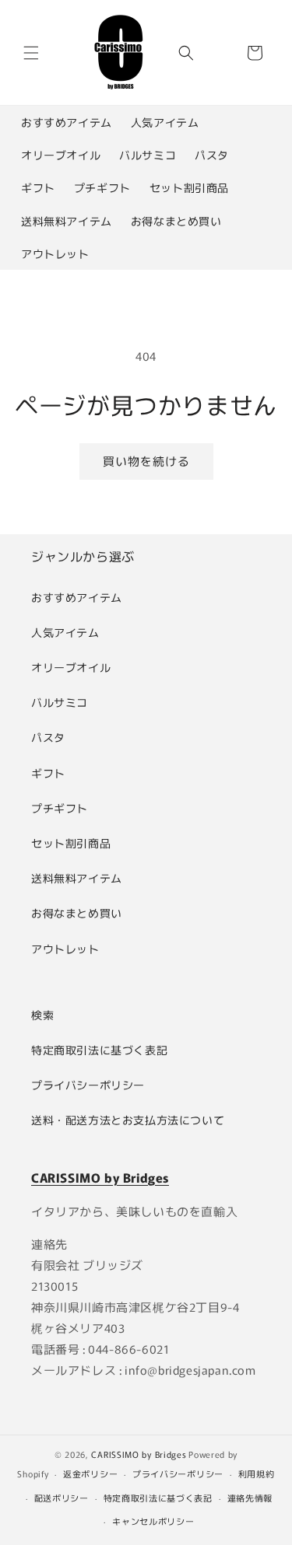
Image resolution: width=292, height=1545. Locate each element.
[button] (31, 53)
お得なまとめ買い (176, 221)
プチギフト (102, 187)
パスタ (212, 155)
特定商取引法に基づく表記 (99, 1049)
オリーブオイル (60, 155)
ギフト (38, 187)
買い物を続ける (146, 461)
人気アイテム (165, 122)
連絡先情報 (250, 1497)
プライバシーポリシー (88, 1084)
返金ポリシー (90, 1473)
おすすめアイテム (66, 122)
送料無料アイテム (66, 221)
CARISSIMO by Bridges (138, 1454)
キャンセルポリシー (153, 1521)
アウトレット (55, 253)
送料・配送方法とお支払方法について (127, 1119)
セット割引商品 (189, 187)
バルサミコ (147, 155)
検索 (42, 1014)
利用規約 (256, 1473)
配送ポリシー (61, 1497)
